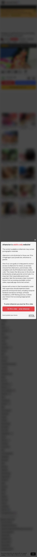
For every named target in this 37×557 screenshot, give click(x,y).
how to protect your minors (9, 315)
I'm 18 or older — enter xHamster (18, 309)
